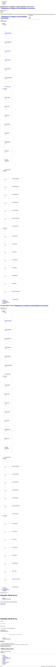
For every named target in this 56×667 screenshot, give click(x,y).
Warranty (4, 659)
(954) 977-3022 (5, 666)
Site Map (4, 660)
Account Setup (5, 657)
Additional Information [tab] (7, 638)
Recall (4, 661)
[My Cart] (31, 15)
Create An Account (5, 631)
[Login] (29, 15)
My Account (5, 1)
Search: (1, 12)
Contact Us (5, 663)
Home (4, 655)
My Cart (4, 2)
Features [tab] (4, 637)
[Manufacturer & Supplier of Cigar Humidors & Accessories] (17, 8)
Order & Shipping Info (6, 658)
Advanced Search (6, 662)
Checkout (4, 3)
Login (4, 4)
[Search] (32, 15)
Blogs (4, 664)
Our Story (4, 656)
